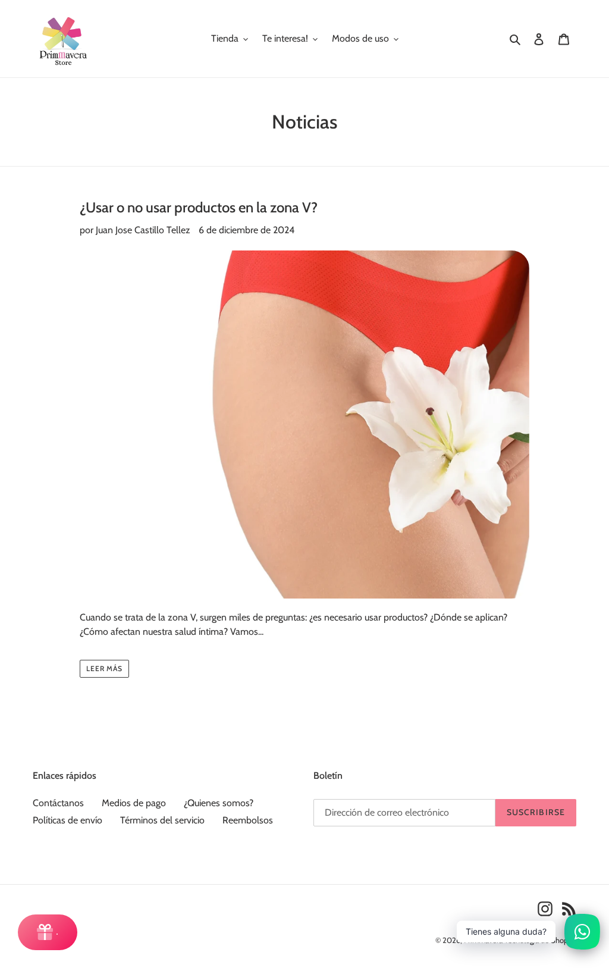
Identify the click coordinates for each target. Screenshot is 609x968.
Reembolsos (247, 820)
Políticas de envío (67, 820)
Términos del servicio (162, 820)
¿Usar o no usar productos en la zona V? (199, 207)
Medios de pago (134, 803)
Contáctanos (58, 803)
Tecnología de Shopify (540, 940)
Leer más (104, 668)
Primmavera (484, 940)
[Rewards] (47, 932)
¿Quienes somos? (218, 803)
